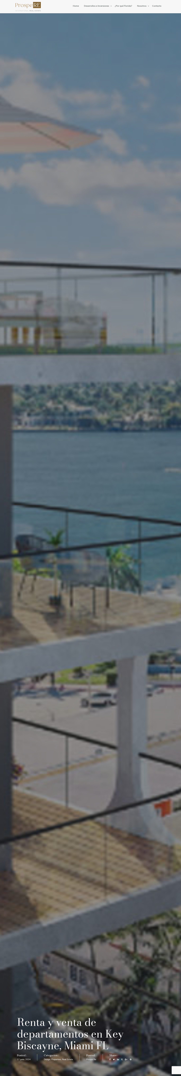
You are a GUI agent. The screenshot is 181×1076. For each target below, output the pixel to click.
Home (76, 6)
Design (47, 1059)
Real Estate (67, 1059)
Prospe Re (91, 1059)
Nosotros (142, 6)
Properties (56, 1059)
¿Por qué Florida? (123, 6)
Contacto (156, 6)
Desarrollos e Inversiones (97, 6)
